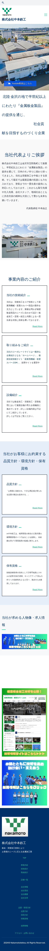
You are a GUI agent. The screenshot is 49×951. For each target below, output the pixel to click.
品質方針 (24, 911)
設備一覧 (24, 880)
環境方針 (24, 915)
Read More (37, 326)
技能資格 (24, 919)
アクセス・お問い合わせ (24, 933)
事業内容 (24, 865)
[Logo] (7, 12)
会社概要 (24, 894)
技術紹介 (24, 869)
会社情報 (24, 887)
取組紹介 (24, 872)
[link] (24, 225)
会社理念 (24, 891)
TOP (24, 858)
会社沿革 (24, 898)
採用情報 (24, 926)
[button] (3, 3)
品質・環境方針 (24, 908)
